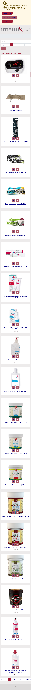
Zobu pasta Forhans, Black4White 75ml (16, 172)
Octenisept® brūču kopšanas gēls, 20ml (15, 266)
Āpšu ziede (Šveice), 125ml (15, 578)
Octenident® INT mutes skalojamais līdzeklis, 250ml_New (15, 328)
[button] (3, 48)
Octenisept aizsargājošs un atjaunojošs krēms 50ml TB (15, 296)
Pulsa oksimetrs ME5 (15, 79)
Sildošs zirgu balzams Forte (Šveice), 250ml (16, 547)
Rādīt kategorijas (7, 53)
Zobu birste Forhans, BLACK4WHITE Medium (15, 141)
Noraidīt (7, 21)
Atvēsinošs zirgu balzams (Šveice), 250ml (15, 453)
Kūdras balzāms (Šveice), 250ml (15, 610)
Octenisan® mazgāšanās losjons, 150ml (15, 391)
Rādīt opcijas (18, 53)
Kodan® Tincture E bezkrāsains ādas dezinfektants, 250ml (15, 640)
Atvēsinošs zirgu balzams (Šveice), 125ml (15, 422)
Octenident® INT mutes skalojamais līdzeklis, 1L (15, 360)
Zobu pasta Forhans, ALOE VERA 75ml (15, 235)
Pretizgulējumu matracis (15, 110)
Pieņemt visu (7, 13)
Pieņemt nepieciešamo (9, 17)
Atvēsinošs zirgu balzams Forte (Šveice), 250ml (15, 516)
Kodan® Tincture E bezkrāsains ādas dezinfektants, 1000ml (15, 671)
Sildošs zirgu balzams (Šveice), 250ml (15, 485)
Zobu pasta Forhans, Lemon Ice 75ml (15, 204)
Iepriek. (4, 45)
